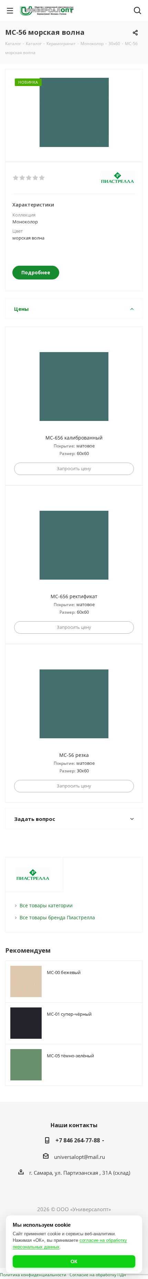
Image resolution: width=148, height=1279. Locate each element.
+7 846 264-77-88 (77, 1140)
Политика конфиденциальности (33, 1275)
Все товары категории (46, 905)
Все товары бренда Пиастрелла (57, 917)
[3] (29, 178)
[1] (16, 178)
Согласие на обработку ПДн (98, 1275)
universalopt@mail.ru (79, 1156)
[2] (22, 178)
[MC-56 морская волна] (74, 112)
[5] (42, 178)
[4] (35, 178)
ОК (74, 1261)
